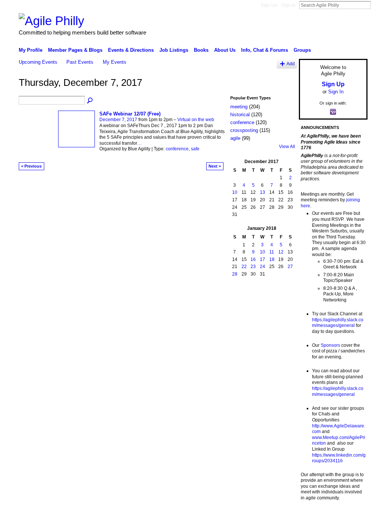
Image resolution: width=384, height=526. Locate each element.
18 (271, 259)
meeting (239, 106)
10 (234, 192)
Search (377, 4)
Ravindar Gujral (75, 517)
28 (234, 274)
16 (253, 259)
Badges (282, 517)
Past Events (79, 62)
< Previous (31, 166)
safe (195, 148)
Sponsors (330, 345)
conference (177, 148)
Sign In (288, 5)
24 (262, 266)
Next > (214, 166)
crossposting (244, 130)
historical (240, 114)
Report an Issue (312, 517)
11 (271, 252)
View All (287, 146)
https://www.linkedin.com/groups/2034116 (339, 458)
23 (253, 266)
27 (290, 266)
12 (281, 252)
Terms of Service (351, 517)
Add (290, 63)
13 (262, 192)
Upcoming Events (38, 62)
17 (262, 259)
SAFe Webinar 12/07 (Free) (129, 114)
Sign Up (269, 5)
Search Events (90, 100)
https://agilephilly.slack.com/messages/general (337, 322)
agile (235, 138)
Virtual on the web (195, 119)
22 (244, 266)
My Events (114, 62)
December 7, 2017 (118, 119)
